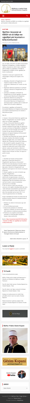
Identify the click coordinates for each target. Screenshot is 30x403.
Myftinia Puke (15, 42)
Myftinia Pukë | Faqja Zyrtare (19, 396)
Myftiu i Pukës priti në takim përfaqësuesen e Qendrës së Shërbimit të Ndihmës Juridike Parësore (14, 279)
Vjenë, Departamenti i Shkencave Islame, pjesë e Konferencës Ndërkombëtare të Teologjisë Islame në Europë (14, 232)
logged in (11, 249)
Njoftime (5, 29)
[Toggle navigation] (3, 16)
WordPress (20, 400)
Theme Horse (17, 398)
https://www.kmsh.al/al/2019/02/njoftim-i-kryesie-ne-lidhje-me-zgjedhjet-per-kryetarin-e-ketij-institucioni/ (14, 220)
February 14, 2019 (6, 42)
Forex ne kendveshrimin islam (10, 274)
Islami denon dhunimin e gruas (18, 238)
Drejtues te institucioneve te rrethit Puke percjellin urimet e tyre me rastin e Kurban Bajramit (13, 296)
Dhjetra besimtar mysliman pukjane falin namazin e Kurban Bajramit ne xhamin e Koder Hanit (14, 302)
